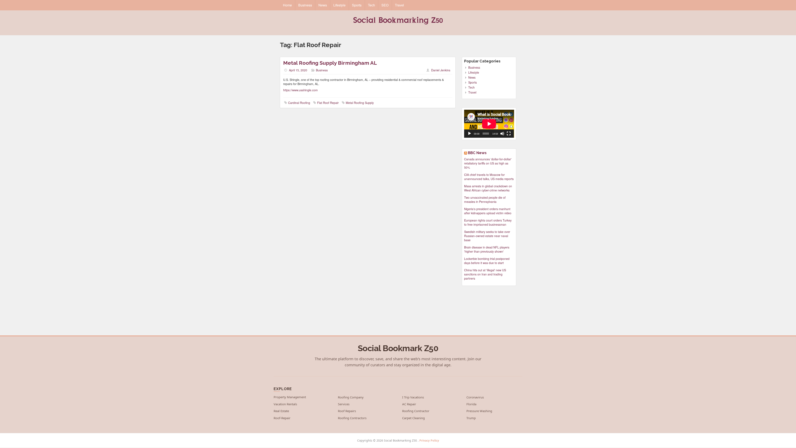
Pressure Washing (479, 411)
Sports (357, 5)
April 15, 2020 (298, 70)
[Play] (469, 133)
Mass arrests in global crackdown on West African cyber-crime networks (488, 188)
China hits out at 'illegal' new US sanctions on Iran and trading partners (485, 274)
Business (305, 5)
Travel (399, 5)
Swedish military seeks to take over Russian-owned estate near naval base (487, 236)
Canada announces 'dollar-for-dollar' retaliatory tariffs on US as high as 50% (488, 163)
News (322, 5)
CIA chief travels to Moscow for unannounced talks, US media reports (489, 177)
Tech (371, 5)
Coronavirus (475, 397)
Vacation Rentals (285, 404)
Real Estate (281, 411)
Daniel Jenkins (440, 70)
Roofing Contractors (352, 418)
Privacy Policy (429, 440)
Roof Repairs (347, 411)
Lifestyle (339, 5)
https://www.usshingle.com (300, 90)
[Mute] (502, 133)
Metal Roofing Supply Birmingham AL (330, 63)
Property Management (290, 397)
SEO (384, 5)
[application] (489, 124)
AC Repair (409, 404)
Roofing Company (351, 397)
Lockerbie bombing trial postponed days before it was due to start (487, 261)
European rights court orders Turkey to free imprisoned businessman (488, 222)
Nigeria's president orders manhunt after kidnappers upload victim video (487, 211)
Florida (471, 404)
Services (343, 404)
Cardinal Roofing (299, 103)
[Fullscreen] (509, 133)
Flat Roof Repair (328, 103)
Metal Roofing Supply (360, 103)
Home (287, 5)
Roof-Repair (282, 418)
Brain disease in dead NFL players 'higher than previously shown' (486, 249)
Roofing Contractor (415, 411)
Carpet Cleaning (413, 418)
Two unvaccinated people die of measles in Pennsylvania (485, 199)
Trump (471, 418)
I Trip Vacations (413, 397)
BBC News (477, 153)
